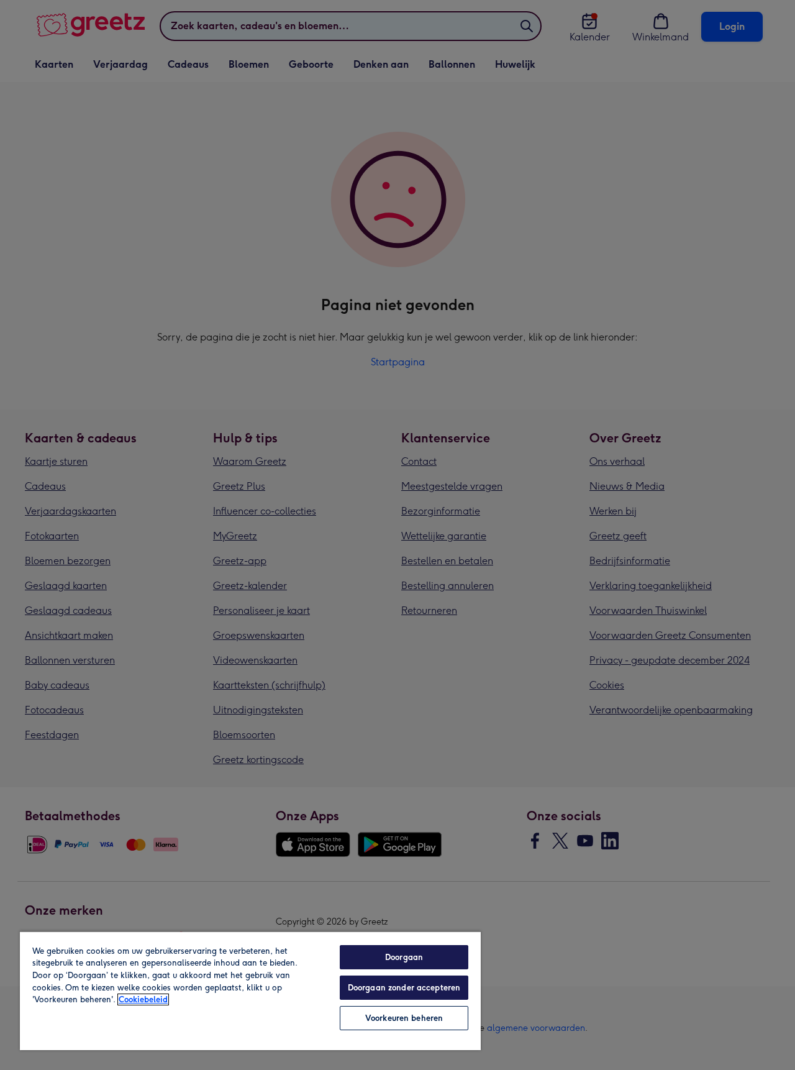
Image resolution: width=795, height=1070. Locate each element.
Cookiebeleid (143, 999)
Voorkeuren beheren (404, 1018)
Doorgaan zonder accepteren (404, 987)
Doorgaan (404, 957)
